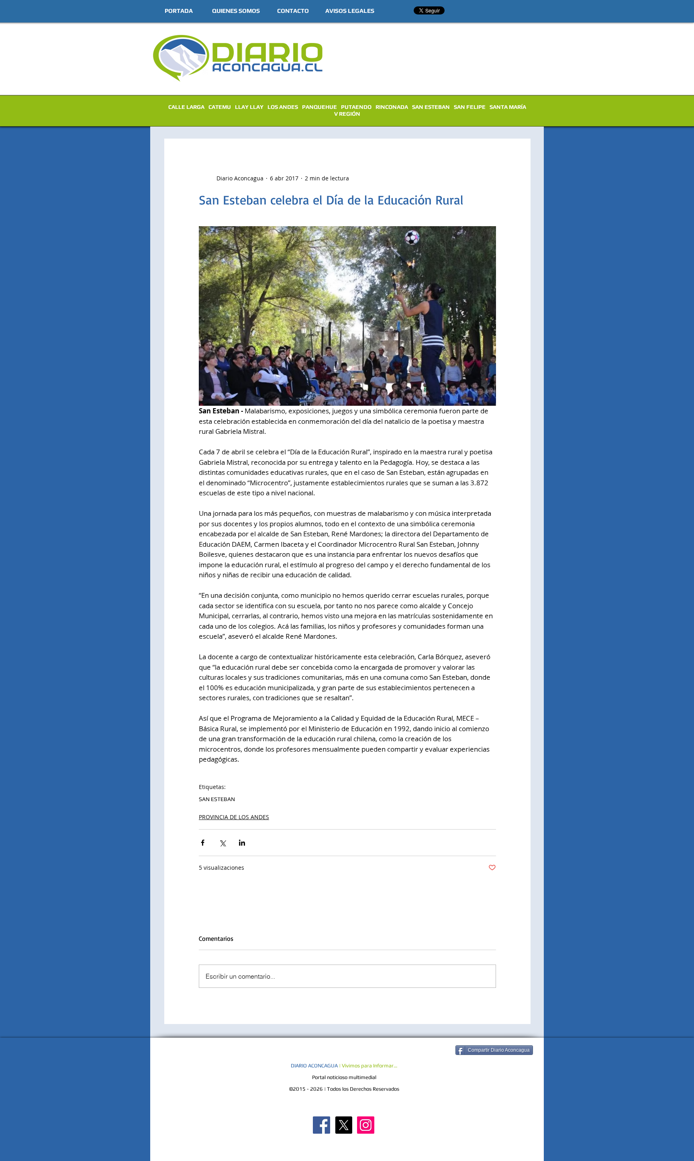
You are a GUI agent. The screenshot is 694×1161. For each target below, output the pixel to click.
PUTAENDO (356, 107)
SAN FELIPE (470, 107)
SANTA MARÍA (508, 107)
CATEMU (219, 107)
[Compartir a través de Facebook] (202, 842)
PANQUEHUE (319, 107)
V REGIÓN (347, 113)
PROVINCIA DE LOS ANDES (234, 817)
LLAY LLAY (249, 107)
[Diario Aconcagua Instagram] (365, 1125)
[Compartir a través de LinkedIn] (242, 842)
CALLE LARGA (186, 107)
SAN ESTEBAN (431, 107)
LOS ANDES (282, 107)
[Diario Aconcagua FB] (321, 1125)
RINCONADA (392, 107)
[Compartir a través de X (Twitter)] (222, 842)
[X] (343, 1125)
